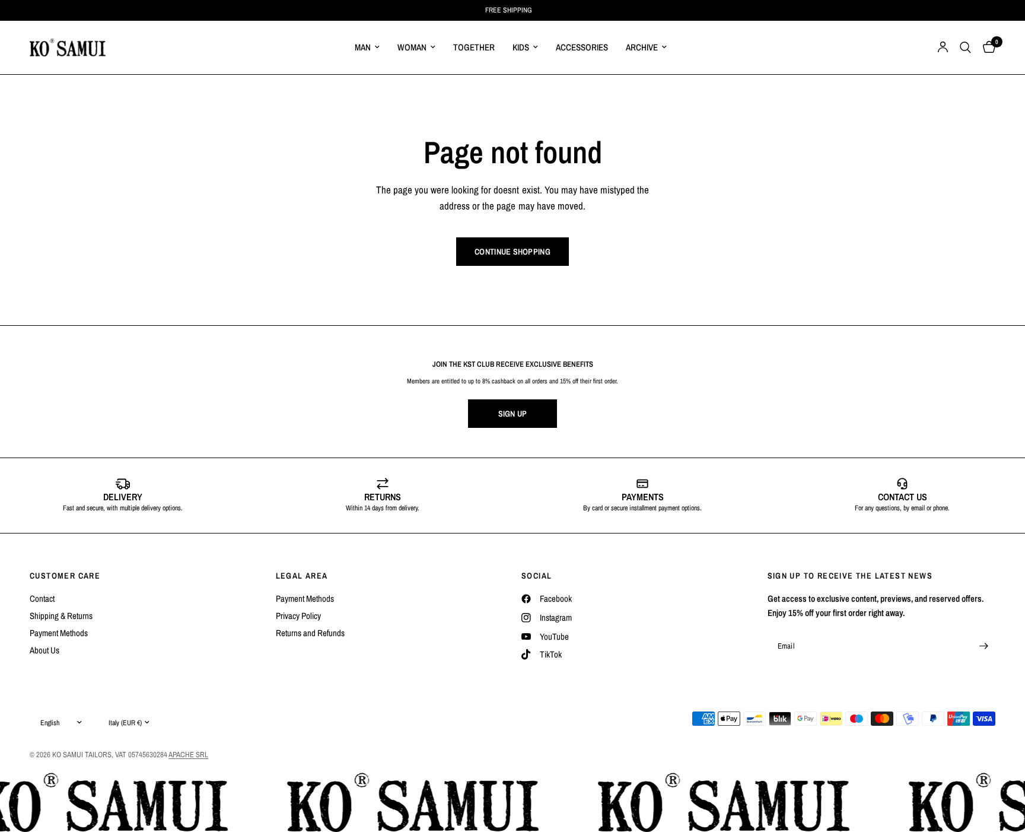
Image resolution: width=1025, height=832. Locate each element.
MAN (363, 47)
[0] (986, 47)
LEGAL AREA (302, 575)
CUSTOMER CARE (65, 575)
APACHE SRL (188, 755)
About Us (44, 650)
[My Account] (943, 47)
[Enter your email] (983, 646)
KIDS (520, 47)
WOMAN (411, 47)
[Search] (965, 47)
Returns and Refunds (310, 633)
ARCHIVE (642, 47)
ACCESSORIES (582, 47)
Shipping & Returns (61, 615)
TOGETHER (474, 47)
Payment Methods (59, 633)
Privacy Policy (298, 615)
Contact (42, 598)
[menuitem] (367, 47)
